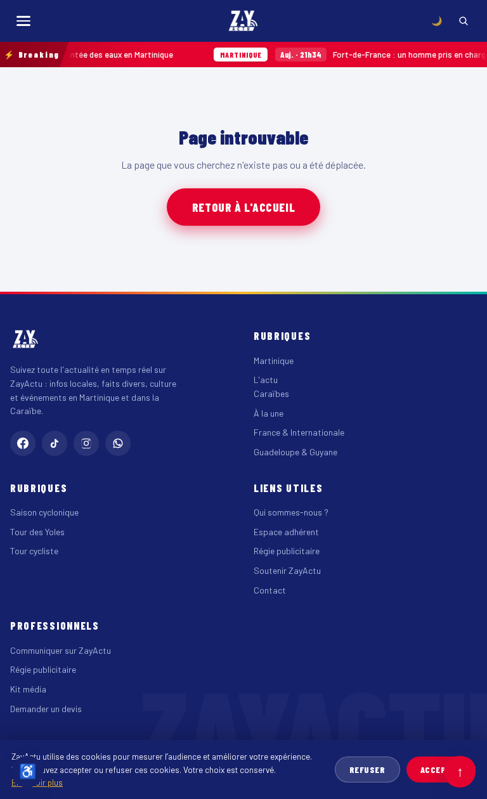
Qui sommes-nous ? (291, 512)
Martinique (274, 360)
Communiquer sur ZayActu (60, 650)
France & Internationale (299, 432)
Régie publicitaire (287, 550)
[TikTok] (54, 443)
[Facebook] (23, 443)
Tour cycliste (34, 550)
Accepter (441, 769)
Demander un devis (46, 708)
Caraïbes (271, 393)
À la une (268, 413)
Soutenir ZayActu (287, 570)
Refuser (367, 769)
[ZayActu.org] (243, 21)
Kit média (28, 689)
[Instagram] (86, 443)
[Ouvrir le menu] (23, 21)
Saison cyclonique (44, 512)
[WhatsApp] (118, 443)
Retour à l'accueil (243, 207)
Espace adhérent (286, 531)
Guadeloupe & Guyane (295, 451)
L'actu (266, 379)
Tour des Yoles (37, 531)
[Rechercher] (463, 21)
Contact (270, 590)
